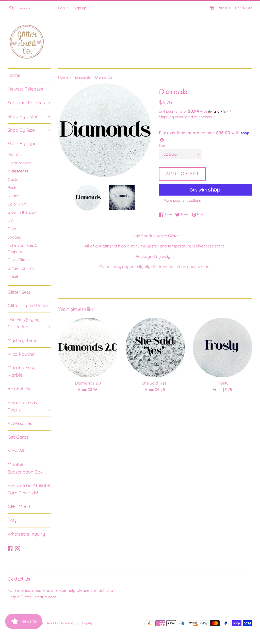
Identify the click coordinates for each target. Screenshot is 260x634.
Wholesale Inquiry (26, 534)
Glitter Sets (19, 292)
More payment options (182, 200)
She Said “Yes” (155, 383)
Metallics (15, 154)
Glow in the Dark (22, 212)
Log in (63, 8)
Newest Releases (25, 89)
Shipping (166, 116)
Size (162, 145)
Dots (12, 228)
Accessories (20, 423)
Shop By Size (29, 130)
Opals (13, 179)
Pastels (14, 187)
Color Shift (17, 204)
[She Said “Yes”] (155, 347)
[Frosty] (222, 347)
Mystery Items (22, 340)
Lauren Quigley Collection (29, 323)
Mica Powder (21, 354)
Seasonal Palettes (29, 103)
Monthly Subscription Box (25, 468)
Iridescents (18, 171)
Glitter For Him (21, 268)
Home (14, 75)
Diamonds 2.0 (88, 383)
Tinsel (13, 276)
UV (10, 220)
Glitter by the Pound (29, 305)
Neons (13, 195)
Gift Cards (18, 437)
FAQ (12, 520)
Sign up (80, 8)
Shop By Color (29, 116)
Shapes (14, 237)
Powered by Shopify (76, 623)
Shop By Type (29, 143)
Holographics (19, 162)
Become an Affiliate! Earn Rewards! (29, 489)
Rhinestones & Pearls (29, 406)
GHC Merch (19, 506)
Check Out (243, 8)
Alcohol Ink (19, 389)
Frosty (223, 383)
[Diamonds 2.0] (88, 347)
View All (16, 451)
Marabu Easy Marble (21, 371)
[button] (205, 111)
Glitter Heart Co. (48, 623)
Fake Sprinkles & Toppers (22, 248)
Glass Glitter (18, 259)
